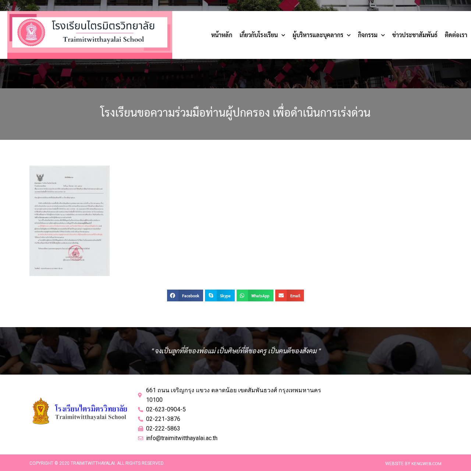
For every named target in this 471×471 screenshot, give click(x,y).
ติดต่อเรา (456, 35)
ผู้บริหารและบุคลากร (318, 35)
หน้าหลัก (221, 35)
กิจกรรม (368, 35)
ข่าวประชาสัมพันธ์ (415, 35)
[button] (185, 295)
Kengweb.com (426, 463)
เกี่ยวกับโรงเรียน (259, 35)
